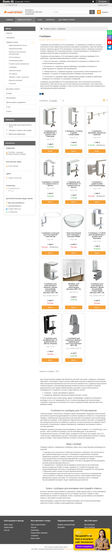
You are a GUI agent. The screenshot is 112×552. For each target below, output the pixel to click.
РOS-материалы (14, 57)
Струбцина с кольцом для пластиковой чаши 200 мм (50, 234)
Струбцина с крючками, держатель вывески (97, 132)
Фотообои (61, 527)
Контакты (50, 20)
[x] (43, 94)
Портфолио (10, 37)
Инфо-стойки (35, 538)
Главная (9, 20)
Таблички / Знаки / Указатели (19, 77)
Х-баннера (34, 535)
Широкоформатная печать (18, 45)
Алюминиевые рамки (16, 60)
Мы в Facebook (89, 527)
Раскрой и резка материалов (19, 64)
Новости (9, 33)
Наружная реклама (15, 48)
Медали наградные (15, 80)
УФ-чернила (13, 74)
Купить (50, 151)
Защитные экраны (15, 70)
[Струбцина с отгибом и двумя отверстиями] (73, 117)
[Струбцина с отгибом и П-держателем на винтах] (50, 168)
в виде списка (107, 100)
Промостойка (8, 527)
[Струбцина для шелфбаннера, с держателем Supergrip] (50, 117)
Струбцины (13, 67)
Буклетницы (35, 530)
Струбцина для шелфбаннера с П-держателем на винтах (73, 184)
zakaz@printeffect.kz (14, 206)
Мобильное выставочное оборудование (17, 53)
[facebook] (40, 94)
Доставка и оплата (67, 20)
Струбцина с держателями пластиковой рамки (97, 183)
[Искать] (92, 12)
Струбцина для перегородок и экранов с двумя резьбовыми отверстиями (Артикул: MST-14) (97, 288)
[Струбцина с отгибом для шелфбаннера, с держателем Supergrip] (97, 219)
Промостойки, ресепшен (39, 533)
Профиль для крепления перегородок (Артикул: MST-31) (73, 286)
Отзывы (9, 93)
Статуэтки (12, 83)
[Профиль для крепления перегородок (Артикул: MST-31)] (73, 270)
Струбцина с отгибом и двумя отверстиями (73, 132)
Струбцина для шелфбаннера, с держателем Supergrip (50, 133)
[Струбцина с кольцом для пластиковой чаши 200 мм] (50, 219)
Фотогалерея (11, 98)
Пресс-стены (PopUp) (38, 524)
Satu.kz (65, 547)
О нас (39, 20)
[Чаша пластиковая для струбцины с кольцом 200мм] (73, 219)
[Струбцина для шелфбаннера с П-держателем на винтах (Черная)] (50, 324)
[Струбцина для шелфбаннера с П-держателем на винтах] (73, 168)
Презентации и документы (16, 102)
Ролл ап (7, 530)
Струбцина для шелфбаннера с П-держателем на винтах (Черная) (50, 340)
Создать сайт (19, 1)
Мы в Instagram (89, 524)
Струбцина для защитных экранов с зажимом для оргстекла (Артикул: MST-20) (74, 341)
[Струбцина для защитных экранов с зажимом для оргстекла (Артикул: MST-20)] (73, 324)
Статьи (8, 111)
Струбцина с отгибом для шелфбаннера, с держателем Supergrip (97, 235)
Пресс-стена (8, 524)
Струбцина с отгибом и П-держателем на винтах (50, 183)
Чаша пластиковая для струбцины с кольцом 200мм (73, 234)
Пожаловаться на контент (73, 549)
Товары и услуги (24, 20)
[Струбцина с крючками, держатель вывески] (97, 117)
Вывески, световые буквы (66, 524)
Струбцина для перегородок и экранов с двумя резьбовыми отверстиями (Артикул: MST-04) (50, 288)
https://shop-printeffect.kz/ (16, 202)
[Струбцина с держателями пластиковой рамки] (97, 168)
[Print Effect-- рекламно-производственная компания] (13, 13)
